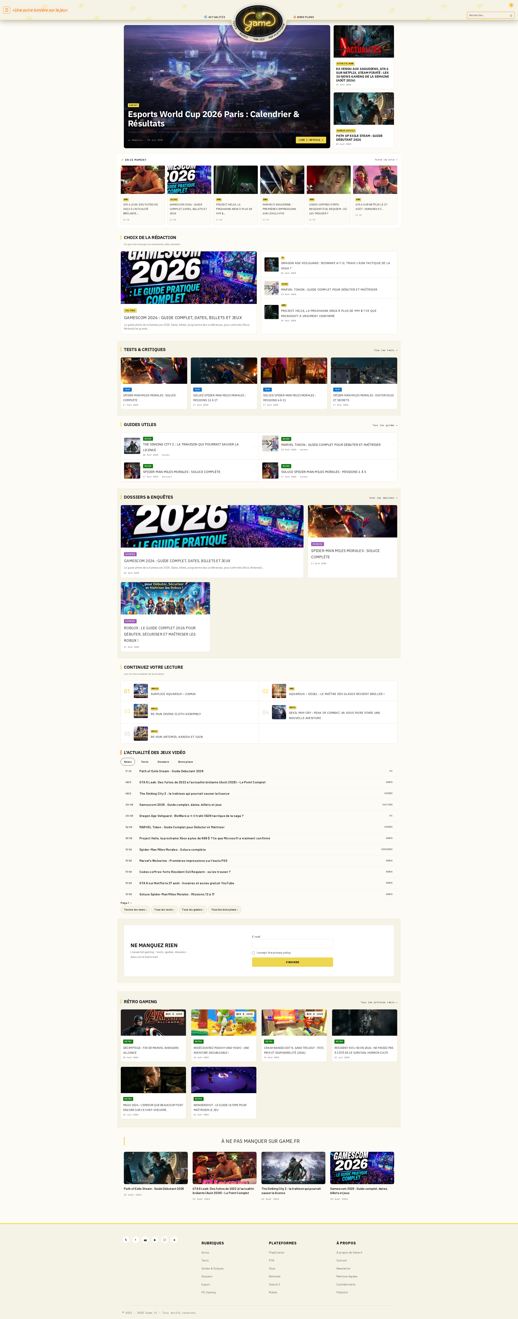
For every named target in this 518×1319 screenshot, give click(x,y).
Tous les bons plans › (224, 909)
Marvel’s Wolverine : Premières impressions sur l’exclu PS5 (183, 860)
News (128, 761)
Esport (206, 1284)
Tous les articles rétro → (379, 1002)
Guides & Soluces (213, 1268)
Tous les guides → (385, 425)
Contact (341, 1260)
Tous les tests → (385, 350)
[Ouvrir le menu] (6, 10)
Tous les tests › (164, 909)
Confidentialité (346, 1284)
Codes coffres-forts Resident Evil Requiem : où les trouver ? (184, 872)
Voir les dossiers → (383, 497)
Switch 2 (274, 1284)
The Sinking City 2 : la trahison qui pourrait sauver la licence (184, 793)
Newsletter (343, 1268)
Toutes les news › (135, 909)
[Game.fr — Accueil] (259, 21)
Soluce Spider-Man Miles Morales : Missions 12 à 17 (176, 894)
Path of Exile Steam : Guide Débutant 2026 (171, 771)
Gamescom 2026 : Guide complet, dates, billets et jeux (180, 804)
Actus (205, 1252)
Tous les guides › (193, 909)
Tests (144, 761)
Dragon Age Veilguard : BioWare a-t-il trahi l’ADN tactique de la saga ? (191, 816)
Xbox (272, 1268)
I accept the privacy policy (273, 952)
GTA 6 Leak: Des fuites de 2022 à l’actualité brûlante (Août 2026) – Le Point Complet (202, 782)
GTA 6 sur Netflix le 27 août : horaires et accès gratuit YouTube (186, 883)
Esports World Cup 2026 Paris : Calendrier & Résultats (213, 118)
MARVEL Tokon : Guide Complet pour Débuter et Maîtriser (182, 827)
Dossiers (163, 761)
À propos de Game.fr (349, 1252)
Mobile (273, 1292)
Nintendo (274, 1276)
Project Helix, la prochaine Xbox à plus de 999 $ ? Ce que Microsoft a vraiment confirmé (204, 838)
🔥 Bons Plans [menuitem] (303, 17)
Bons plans (185, 761)
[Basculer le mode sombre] (511, 5)
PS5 (271, 1260)
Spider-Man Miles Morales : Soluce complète (172, 849)
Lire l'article (311, 140)
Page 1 (126, 902)
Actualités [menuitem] (216, 17)
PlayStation (276, 1252)
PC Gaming (208, 1292)
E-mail (256, 936)
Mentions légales (347, 1276)
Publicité (342, 1292)
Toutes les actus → (386, 159)
